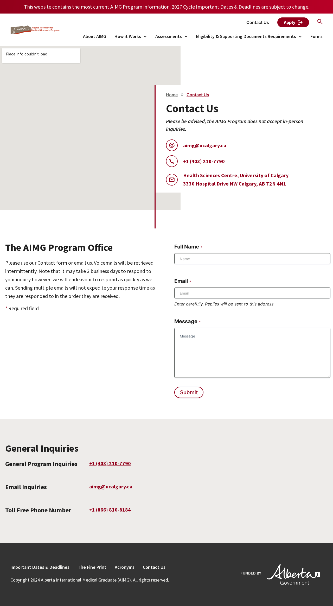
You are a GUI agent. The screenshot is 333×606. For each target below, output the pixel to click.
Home (172, 94)
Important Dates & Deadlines (39, 567)
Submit (189, 392)
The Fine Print (92, 567)
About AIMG (94, 36)
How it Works (127, 36)
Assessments (168, 36)
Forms (316, 36)
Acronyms (125, 567)
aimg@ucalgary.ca (110, 486)
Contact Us (154, 567)
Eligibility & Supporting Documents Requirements (246, 36)
